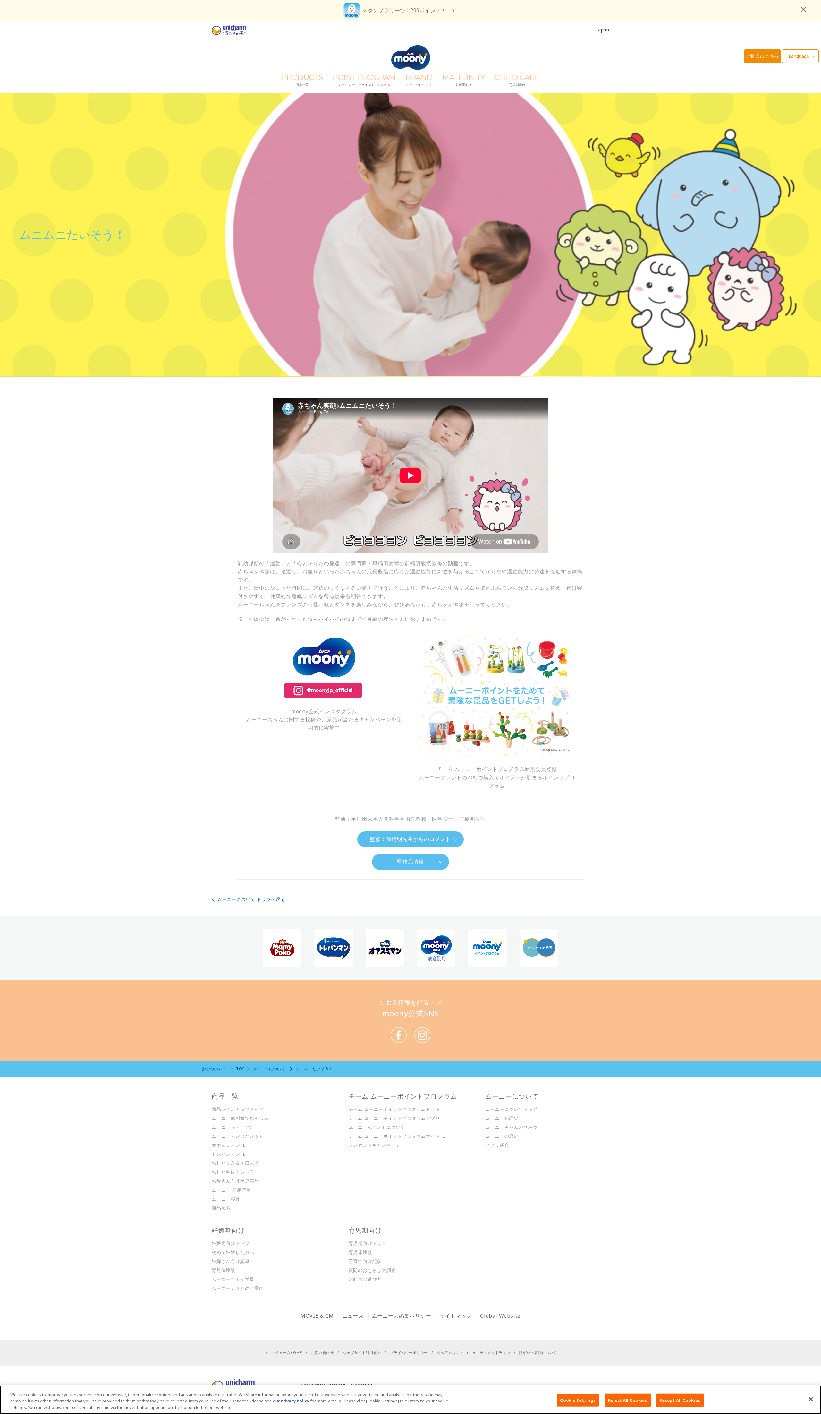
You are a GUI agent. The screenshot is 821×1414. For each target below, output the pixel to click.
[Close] (811, 1399)
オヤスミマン (226, 1145)
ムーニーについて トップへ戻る (251, 899)
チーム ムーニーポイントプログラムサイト (394, 1136)
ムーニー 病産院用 (231, 1190)
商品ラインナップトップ (238, 1109)
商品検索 (221, 1208)
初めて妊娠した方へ (233, 1252)
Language (799, 56)
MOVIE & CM (317, 1315)
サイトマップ (455, 1315)
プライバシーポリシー (409, 1352)
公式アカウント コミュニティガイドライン (473, 1352)
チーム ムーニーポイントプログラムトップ (394, 1109)
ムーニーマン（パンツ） (238, 1136)
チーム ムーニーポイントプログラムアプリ (394, 1118)
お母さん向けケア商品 (235, 1181)
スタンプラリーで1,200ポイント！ (404, 10)
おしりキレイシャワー (235, 1172)
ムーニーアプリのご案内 (238, 1288)
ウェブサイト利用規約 (362, 1352)
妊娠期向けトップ (231, 1243)
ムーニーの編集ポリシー (401, 1315)
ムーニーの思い (502, 1136)
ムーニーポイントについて (377, 1127)
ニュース (353, 1315)
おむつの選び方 (365, 1279)
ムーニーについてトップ (511, 1109)
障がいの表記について (538, 1352)
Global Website (500, 1315)
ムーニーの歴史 (502, 1118)
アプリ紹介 (497, 1145)
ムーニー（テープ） (233, 1127)
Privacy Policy (295, 1401)
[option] (282, 948)
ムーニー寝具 (226, 1199)
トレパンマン (226, 1154)
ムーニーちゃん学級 (233, 1279)
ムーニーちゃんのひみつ (511, 1127)
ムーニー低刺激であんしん (240, 1118)
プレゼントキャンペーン (375, 1145)
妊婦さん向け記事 (231, 1261)
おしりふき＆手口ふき (235, 1163)
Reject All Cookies (627, 1400)
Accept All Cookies (680, 1400)
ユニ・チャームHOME (283, 1352)
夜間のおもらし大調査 (372, 1270)
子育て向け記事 (365, 1261)
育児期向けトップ (367, 1243)
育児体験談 (223, 1270)
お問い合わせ (322, 1352)
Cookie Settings (578, 1400)
